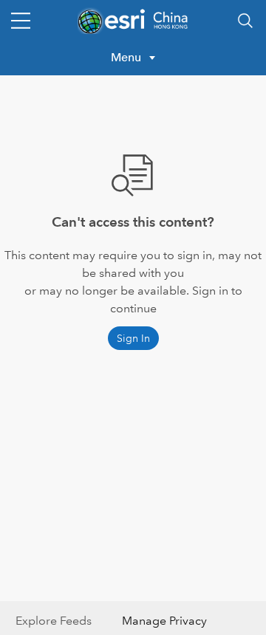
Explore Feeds (54, 621)
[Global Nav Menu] (20, 20)
